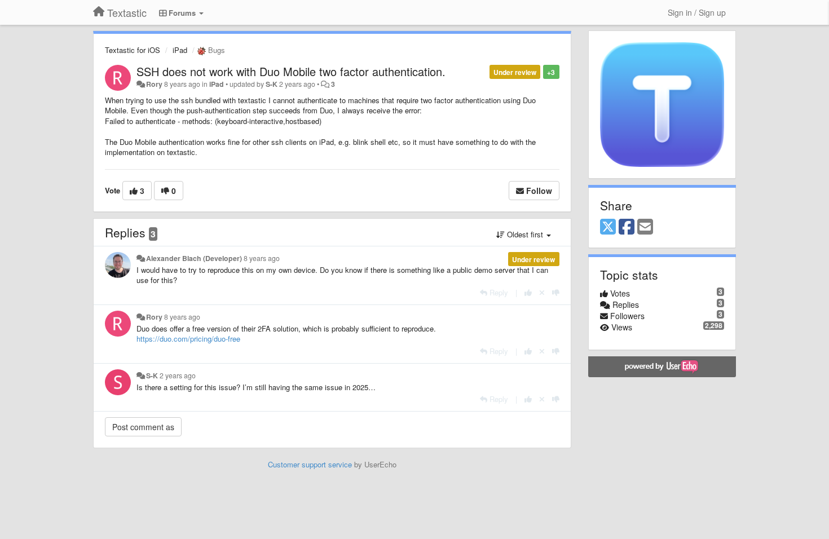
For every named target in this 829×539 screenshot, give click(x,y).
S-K (271, 84)
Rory (154, 84)
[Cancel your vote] (542, 292)
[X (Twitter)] (608, 227)
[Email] (645, 227)
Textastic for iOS (132, 50)
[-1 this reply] (555, 292)
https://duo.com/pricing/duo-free (188, 338)
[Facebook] (626, 227)
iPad (180, 50)
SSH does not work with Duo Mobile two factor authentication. (291, 71)
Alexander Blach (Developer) (194, 258)
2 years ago (178, 375)
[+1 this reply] (528, 292)
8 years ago (262, 258)
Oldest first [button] (525, 234)
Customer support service (310, 464)
